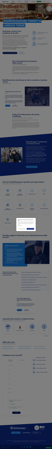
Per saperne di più (20, 225)
